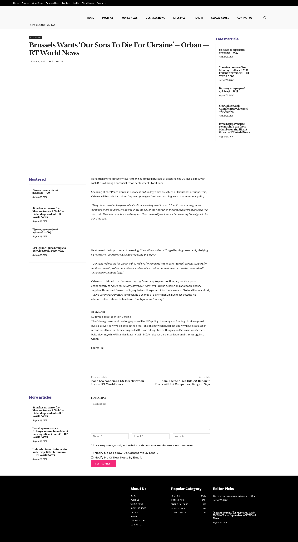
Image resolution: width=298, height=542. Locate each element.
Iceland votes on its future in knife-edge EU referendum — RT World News (49, 452)
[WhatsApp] (198, 61)
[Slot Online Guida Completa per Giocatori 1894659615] (76, 252)
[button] (265, 18)
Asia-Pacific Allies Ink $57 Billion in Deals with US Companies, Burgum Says (182, 382)
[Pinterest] (190, 61)
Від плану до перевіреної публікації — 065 (45, 191)
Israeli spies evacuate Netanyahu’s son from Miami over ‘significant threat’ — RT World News (50, 433)
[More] (206, 61)
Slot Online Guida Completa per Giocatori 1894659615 (49, 249)
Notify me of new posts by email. (118, 457)
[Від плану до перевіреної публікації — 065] (76, 194)
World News (35, 37)
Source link (97, 347)
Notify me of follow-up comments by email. (126, 453)
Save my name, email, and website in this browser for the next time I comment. (145, 445)
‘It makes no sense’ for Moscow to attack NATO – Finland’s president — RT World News (48, 213)
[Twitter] (182, 61)
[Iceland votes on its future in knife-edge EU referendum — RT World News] (76, 454)
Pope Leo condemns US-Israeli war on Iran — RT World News (117, 382)
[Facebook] (174, 61)
